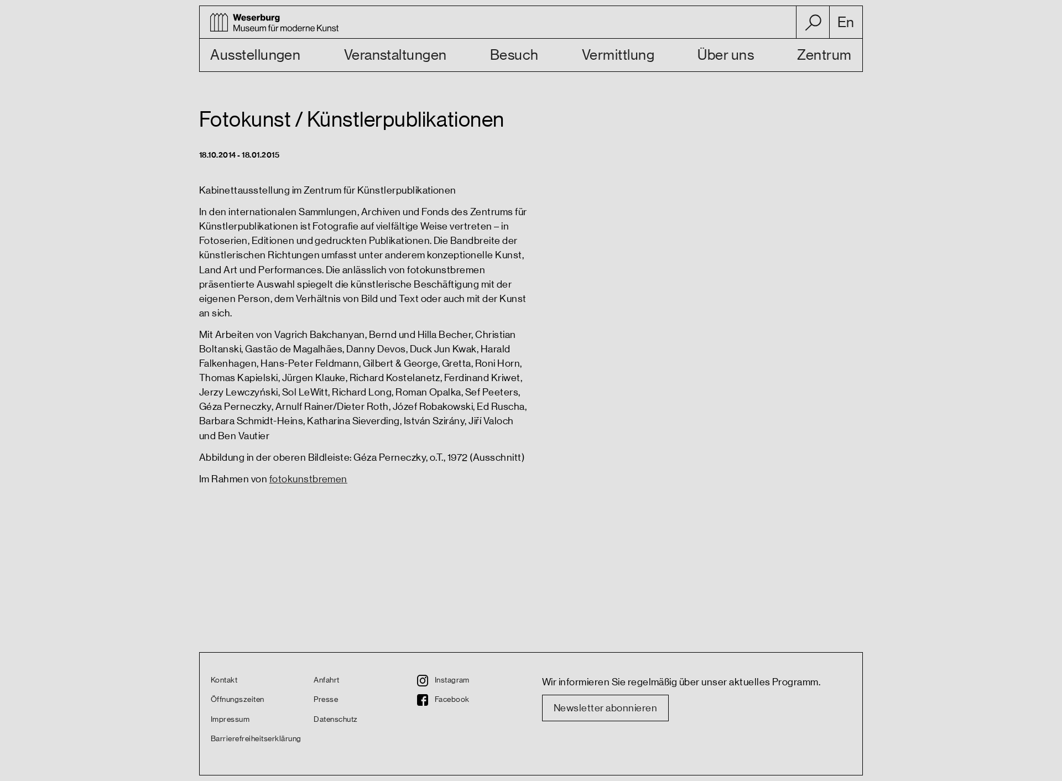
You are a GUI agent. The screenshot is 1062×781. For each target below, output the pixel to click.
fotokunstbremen (308, 479)
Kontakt (224, 680)
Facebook (452, 700)
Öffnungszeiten (237, 700)
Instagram (452, 680)
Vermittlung (618, 55)
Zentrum (824, 55)
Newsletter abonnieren (605, 708)
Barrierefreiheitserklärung (256, 739)
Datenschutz (335, 719)
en (846, 22)
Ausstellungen (255, 55)
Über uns (725, 55)
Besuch (514, 55)
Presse (326, 700)
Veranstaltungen (395, 55)
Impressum (230, 719)
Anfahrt (326, 680)
